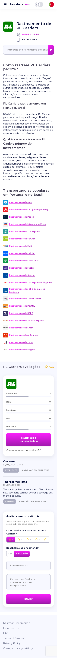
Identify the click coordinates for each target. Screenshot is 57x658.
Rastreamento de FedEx (21, 268)
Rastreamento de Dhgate (22, 349)
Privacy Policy (12, 643)
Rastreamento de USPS (21, 313)
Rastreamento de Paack (21, 217)
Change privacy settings (18, 648)
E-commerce (11, 628)
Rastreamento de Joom (21, 342)
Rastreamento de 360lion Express (26, 320)
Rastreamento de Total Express (25, 298)
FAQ (6, 633)
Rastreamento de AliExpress (23, 335)
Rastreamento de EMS (20, 246)
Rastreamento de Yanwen (22, 239)
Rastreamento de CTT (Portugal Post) (28, 209)
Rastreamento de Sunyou (22, 275)
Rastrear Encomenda (16, 623)
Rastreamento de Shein (21, 328)
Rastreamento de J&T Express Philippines (30, 282)
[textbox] (28, 50)
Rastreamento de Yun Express (24, 231)
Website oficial (30, 34)
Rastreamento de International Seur (27, 224)
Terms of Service (13, 638)
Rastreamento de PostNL (22, 306)
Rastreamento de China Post (23, 260)
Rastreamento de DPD (20, 202)
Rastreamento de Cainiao (22, 253)
